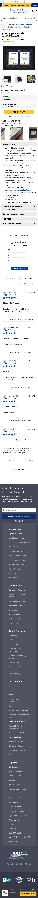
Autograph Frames (16, 564)
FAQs (11, 793)
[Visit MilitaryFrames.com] (19, 1)
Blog (10, 706)
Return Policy (14, 784)
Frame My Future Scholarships (15, 727)
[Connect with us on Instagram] (17, 864)
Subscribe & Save (16, 798)
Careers (12, 690)
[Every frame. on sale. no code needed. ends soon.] (19, 5)
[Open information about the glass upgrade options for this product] (8, 97)
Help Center (13, 841)
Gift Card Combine (16, 811)
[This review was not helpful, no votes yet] (32, 319)
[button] (32, 11)
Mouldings (13, 635)
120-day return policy (13, 214)
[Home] (19, 11)
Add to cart (19, 112)
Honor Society (14, 614)
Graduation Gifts (16, 623)
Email (11, 824)
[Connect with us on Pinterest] (26, 864)
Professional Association (19, 601)
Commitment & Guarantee (15, 668)
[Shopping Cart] (35, 11)
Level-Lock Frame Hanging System (18, 190)
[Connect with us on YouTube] (21, 864)
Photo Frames (14, 569)
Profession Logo (15, 605)
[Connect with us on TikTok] (12, 864)
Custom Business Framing (19, 750)
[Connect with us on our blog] (30, 864)
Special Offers (14, 802)
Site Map (33, 889)
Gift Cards (13, 573)
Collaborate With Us (17, 733)
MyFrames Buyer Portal (18, 815)
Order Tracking (15, 776)
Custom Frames (15, 551)
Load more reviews (19, 469)
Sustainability (14, 674)
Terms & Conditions (18, 889)
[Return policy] (19, 880)
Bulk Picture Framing (17, 755)
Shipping (6, 219)
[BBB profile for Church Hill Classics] (7, 880)
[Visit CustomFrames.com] (30, 1)
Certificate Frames (16, 538)
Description (8, 144)
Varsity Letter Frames (17, 556)
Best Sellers (13, 578)
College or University (17, 590)
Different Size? (6, 93)
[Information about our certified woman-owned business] (30, 880)
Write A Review (19, 268)
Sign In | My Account (17, 771)
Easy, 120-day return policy (19, 116)
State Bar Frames (16, 547)
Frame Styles (14, 662)
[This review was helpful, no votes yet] (29, 319)
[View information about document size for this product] (24, 90)
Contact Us (13, 767)
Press (11, 695)
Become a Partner (16, 741)
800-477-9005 (15, 833)
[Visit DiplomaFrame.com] (8, 1)
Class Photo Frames (17, 560)
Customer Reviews (11, 223)
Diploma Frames (15, 533)
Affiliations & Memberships (14, 700)
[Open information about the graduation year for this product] (3, 106)
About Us (12, 686)
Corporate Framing (17, 746)
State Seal (13, 610)
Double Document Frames (19, 542)
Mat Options (14, 640)
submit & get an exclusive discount (19, 517)
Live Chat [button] (12, 829)
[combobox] (26, 284)
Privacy (4, 889)
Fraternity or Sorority (17, 619)
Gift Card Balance (16, 807)
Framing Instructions (17, 789)
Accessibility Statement (18, 710)
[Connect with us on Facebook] (8, 864)
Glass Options (14, 644)
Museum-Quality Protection (15, 650)
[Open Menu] (3, 11)
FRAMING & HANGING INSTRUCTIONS (12, 208)
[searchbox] (11, 278)
